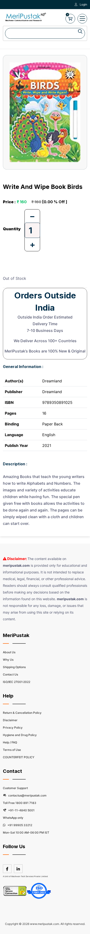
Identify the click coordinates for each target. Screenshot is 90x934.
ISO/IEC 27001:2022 (16, 682)
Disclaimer (10, 720)
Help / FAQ (10, 742)
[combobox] (45, 33)
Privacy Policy (13, 727)
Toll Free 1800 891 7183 (19, 803)
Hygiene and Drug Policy (20, 735)
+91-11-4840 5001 (21, 810)
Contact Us (10, 674)
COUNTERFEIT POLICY (18, 757)
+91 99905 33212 (19, 825)
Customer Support (15, 788)
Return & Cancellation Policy (22, 712)
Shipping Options (14, 667)
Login (83, 4)
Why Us (8, 659)
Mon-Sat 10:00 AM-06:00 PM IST (26, 832)
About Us (9, 652)
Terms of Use (12, 750)
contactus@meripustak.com (27, 795)
